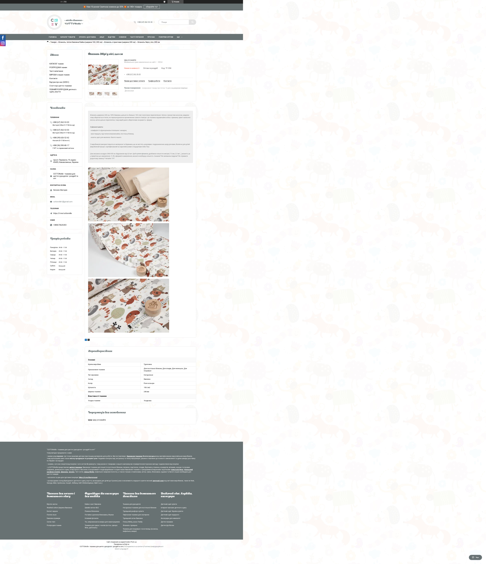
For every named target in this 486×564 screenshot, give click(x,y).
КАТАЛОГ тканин (56, 64)
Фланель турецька (130, 525)
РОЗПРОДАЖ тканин (58, 67)
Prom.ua (134, 542)
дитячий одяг (158, 481)
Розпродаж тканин (54, 525)
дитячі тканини (75, 467)
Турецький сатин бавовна (133, 518)
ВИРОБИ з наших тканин (59, 75)
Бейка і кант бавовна (93, 504)
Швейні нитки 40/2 (92, 508)
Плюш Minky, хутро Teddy (132, 522)
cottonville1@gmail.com (63, 202)
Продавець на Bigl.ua (121, 544)
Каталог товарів (67, 37)
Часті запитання (56, 71)
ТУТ (113, 158)
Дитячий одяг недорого (170, 515)
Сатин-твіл (51, 522)
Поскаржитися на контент (133, 546)
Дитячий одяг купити (169, 504)
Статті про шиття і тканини (60, 86)
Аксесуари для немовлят (170, 518)
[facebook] (86, 340)
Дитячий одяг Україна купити (172, 511)
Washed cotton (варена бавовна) (59, 508)
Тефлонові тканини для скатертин (136, 515)
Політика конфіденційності (153, 546)
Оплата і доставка (87, 37)
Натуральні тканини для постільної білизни (139, 508)
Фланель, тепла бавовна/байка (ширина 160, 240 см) (80, 42)
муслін (71, 472)
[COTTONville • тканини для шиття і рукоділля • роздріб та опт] (54, 22)
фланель (64, 472)
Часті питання (137, 37)
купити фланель (142, 154)
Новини (122, 37)
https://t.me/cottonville (62, 213)
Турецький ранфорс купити (133, 511)
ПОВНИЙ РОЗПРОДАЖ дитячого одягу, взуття (62, 90)
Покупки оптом (166, 37)
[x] (89, 340)
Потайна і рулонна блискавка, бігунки (99, 515)
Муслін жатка (52, 504)
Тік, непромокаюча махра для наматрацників (102, 522)
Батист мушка (52, 511)
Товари (53, 42)
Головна (53, 37)
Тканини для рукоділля (132, 504)
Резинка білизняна (92, 511)
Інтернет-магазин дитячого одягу (173, 508)
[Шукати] (192, 22)
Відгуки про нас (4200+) (59, 82)
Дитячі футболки (167, 525)
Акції (102, 37)
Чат (477, 557)
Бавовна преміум (53, 518)
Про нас (151, 37)
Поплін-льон (51, 515)
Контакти (53, 78)
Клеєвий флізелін (91, 518)
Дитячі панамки (167, 522)
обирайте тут (152, 7)
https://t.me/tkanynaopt (88, 477)
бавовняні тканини (134, 456)
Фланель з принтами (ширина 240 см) (120, 42)
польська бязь (177, 470)
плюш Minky (89, 472)
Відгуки (111, 37)
